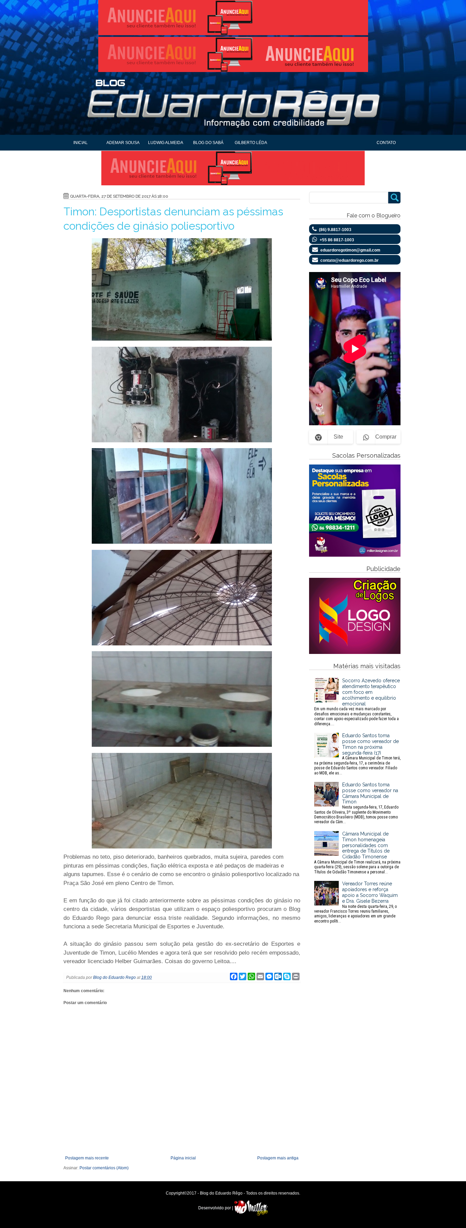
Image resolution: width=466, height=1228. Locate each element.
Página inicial (183, 1158)
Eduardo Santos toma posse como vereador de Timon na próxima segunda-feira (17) (357, 754)
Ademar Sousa (123, 142)
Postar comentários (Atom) (104, 1168)
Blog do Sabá (208, 142)
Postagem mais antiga (277, 1158)
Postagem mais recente (87, 1158)
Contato (386, 142)
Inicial (80, 142)
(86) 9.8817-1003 (335, 229)
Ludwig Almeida (165, 142)
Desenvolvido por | (216, 1207)
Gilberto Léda (251, 142)
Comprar (385, 437)
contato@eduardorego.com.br (349, 260)
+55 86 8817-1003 (337, 240)
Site (338, 437)
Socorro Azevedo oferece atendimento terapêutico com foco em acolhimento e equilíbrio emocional (357, 702)
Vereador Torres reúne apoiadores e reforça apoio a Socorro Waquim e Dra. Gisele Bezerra (356, 902)
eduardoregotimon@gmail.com (350, 250)
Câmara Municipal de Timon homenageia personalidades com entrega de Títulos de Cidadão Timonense (357, 852)
